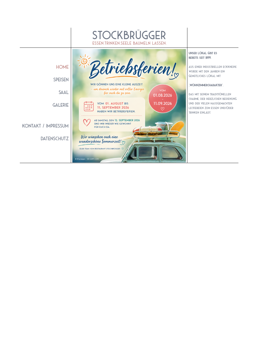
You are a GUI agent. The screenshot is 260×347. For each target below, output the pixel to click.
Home (62, 67)
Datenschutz (55, 139)
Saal (64, 93)
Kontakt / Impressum (45, 126)
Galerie (61, 106)
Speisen (61, 80)
